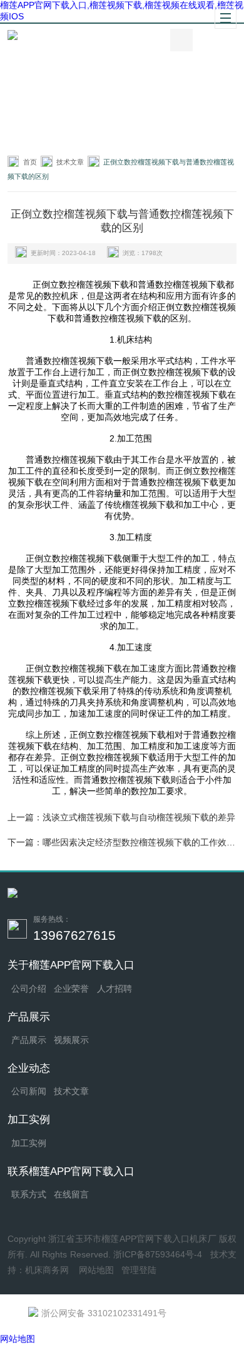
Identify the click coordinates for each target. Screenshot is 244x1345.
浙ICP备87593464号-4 (158, 1254)
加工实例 (28, 1143)
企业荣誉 (71, 989)
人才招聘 (114, 989)
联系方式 (28, 1194)
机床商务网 (47, 1270)
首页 (30, 162)
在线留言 (71, 1194)
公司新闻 (28, 1091)
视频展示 (71, 1040)
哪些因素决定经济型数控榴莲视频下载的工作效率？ (143, 842)
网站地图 (96, 1270)
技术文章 (70, 162)
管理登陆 (138, 1270)
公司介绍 (28, 989)
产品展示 (28, 1040)
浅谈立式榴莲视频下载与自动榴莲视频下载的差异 (139, 817)
